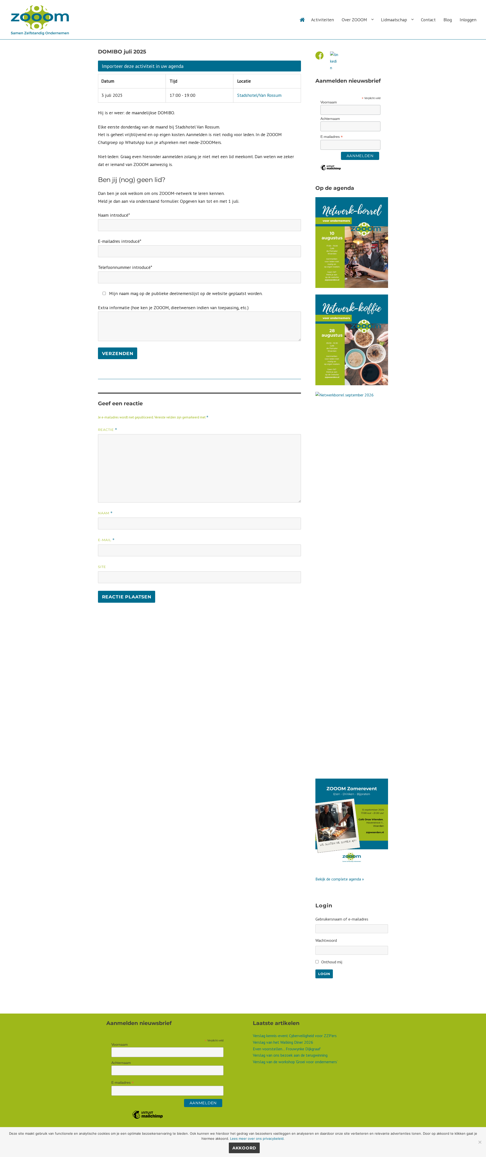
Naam (105, 513)
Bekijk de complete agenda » (339, 878)
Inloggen (468, 20)
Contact (428, 20)
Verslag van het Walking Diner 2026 (283, 1042)
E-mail (106, 540)
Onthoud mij (331, 961)
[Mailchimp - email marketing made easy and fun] (330, 171)
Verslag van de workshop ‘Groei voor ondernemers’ (295, 1061)
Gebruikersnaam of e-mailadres (341, 919)
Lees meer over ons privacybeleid (257, 1138)
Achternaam (330, 119)
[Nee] (479, 1142)
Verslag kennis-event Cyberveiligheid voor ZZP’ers (295, 1035)
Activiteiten (322, 20)
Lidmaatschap (394, 20)
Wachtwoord (326, 940)
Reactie (107, 430)
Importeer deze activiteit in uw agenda (143, 66)
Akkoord (244, 1148)
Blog (447, 20)
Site (102, 567)
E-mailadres (331, 136)
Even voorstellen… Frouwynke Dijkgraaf (287, 1048)
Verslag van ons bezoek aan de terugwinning (290, 1055)
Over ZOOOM (354, 20)
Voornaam (328, 102)
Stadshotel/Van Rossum (259, 95)
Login (324, 974)
